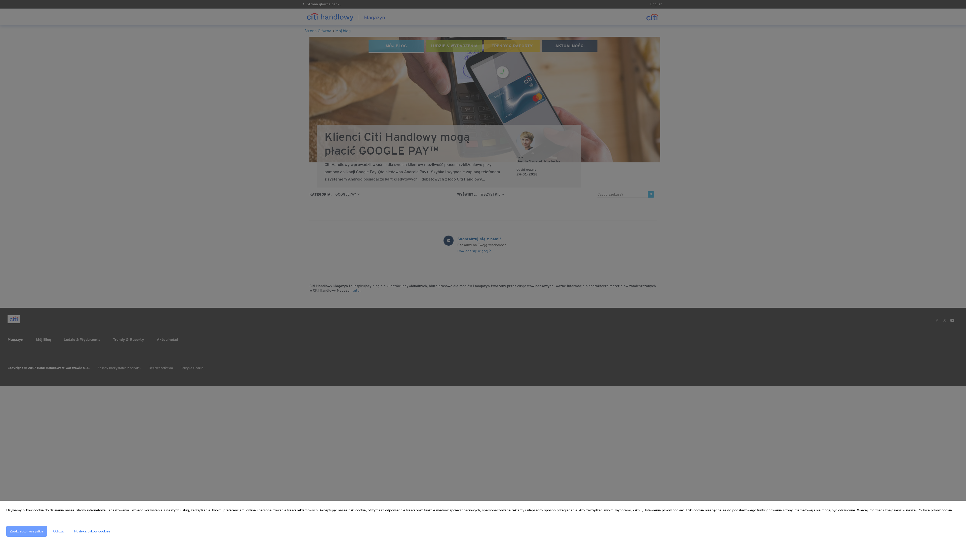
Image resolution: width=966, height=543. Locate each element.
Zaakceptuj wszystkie (27, 531)
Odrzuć (59, 531)
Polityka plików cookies (92, 531)
